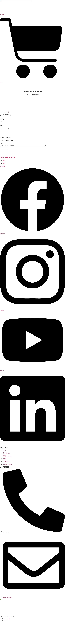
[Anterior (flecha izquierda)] (1, 620)
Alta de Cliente (6, 453)
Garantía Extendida (7, 456)
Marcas (4, 162)
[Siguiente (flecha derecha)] (3, 620)
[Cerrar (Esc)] (8, 618)
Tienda (4, 450)
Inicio (4, 160)
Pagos (4, 455)
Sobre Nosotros (7, 157)
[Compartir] (6, 618)
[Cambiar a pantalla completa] (3, 618)
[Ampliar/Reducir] (1, 618)
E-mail (1, 143)
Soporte (4, 452)
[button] (32, 617)
